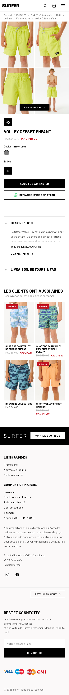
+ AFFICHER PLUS (34, 107)
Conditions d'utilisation (17, 497)
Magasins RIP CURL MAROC (19, 517)
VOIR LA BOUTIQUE (47, 435)
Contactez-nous (13, 507)
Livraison (9, 492)
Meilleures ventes (13, 475)
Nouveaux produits (15, 469)
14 (8, 170)
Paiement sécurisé (14, 502)
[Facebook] (17, 574)
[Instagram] (7, 574)
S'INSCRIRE (34, 652)
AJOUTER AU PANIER (34, 183)
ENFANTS (21, 15)
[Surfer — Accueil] (13, 5)
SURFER (15, 435)
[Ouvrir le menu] (63, 6)
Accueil (8, 15)
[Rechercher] (45, 6)
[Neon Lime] (6, 152)
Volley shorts (23, 18)
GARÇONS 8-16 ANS (41, 15)
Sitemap (9, 512)
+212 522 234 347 (13, 560)
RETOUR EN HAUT (46, 594)
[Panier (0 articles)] (54, 6)
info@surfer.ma (12, 564)
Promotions (11, 464)
